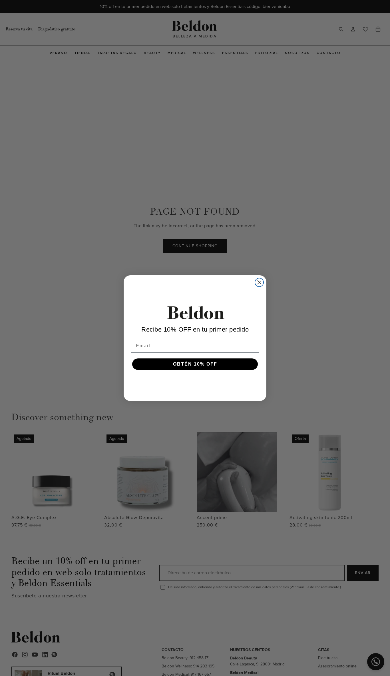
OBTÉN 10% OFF (195, 364)
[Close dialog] (259, 282)
